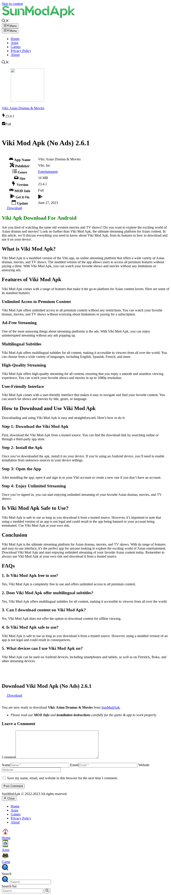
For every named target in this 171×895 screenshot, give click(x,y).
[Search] (47, 890)
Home (15, 39)
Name (6, 765)
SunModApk (110, 707)
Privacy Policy (21, 51)
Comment (9, 757)
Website (143, 765)
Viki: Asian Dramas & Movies (23, 108)
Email (74, 765)
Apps (14, 43)
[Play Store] (40, 196)
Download (14, 208)
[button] (5, 21)
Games (15, 47)
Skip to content (12, 4)
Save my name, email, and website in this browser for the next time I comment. (62, 778)
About (15, 55)
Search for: (9, 886)
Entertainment (48, 171)
